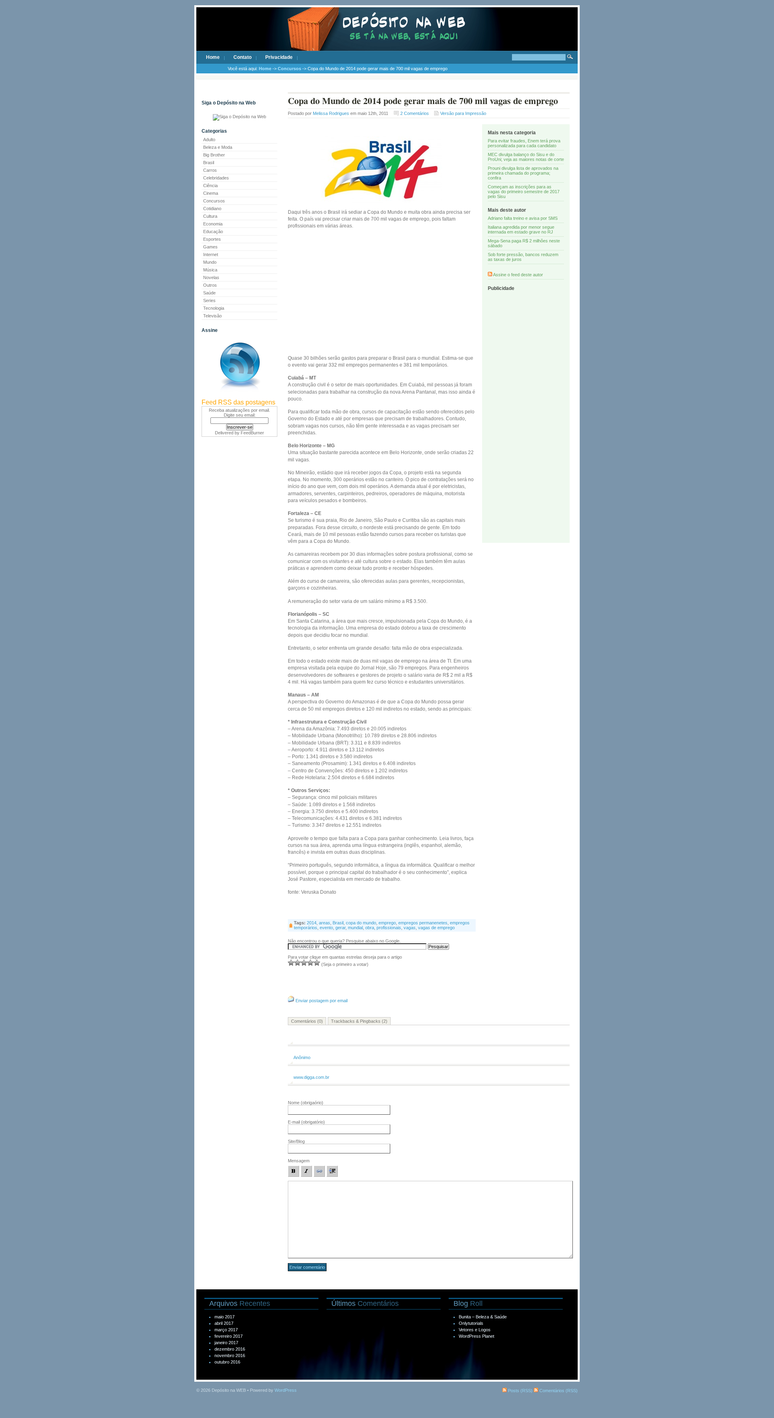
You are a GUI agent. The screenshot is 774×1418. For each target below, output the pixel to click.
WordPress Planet (476, 1336)
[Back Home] (387, 36)
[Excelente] (317, 962)
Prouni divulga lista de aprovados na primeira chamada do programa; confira (523, 173)
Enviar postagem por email (321, 1000)
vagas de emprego (436, 927)
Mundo (209, 262)
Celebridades (216, 177)
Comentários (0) (307, 1021)
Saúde (209, 292)
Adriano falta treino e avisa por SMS (523, 218)
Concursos (289, 68)
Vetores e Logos (475, 1329)
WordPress (286, 1390)
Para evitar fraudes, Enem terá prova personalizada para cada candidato (524, 143)
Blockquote (332, 1171)
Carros (210, 170)
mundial (355, 927)
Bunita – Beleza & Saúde (483, 1316)
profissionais (389, 927)
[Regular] (297, 962)
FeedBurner (252, 432)
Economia (213, 223)
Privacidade (279, 57)
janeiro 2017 (226, 1342)
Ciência (210, 185)
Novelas (211, 277)
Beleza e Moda (217, 147)
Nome (305, 1102)
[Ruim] (291, 962)
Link (319, 1171)
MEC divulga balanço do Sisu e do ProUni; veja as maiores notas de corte (526, 157)
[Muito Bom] (310, 962)
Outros (210, 285)
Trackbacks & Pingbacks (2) (359, 1021)
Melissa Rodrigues (331, 113)
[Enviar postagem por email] (291, 1000)
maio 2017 (224, 1316)
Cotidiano (212, 208)
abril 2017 (223, 1323)
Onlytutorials (471, 1323)
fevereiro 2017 (228, 1336)
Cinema (210, 193)
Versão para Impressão (463, 113)
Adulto (209, 139)
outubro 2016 (227, 1362)
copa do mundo (361, 922)
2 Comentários (414, 113)
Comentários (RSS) (558, 1390)
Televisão (212, 315)
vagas (410, 927)
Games (210, 246)
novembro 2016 (229, 1355)
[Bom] (304, 962)
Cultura (210, 216)
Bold (293, 1171)
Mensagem (299, 1160)
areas (324, 922)
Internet (210, 254)
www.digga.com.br (311, 1077)
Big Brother (214, 154)
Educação (213, 231)
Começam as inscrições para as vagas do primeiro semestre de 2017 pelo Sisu (524, 191)
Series (209, 300)
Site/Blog (296, 1141)
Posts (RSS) (520, 1390)
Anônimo (301, 1057)
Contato (242, 57)
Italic (306, 1171)
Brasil (208, 162)
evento (326, 927)
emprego (387, 922)
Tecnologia (213, 308)
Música (210, 269)
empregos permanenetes (422, 922)
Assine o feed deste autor (518, 274)
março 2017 (226, 1329)
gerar (340, 927)
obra (369, 927)
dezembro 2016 (229, 1349)
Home (213, 57)
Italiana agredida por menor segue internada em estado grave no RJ (521, 229)
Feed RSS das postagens (238, 402)
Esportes (212, 239)
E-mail (306, 1122)
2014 (311, 922)
